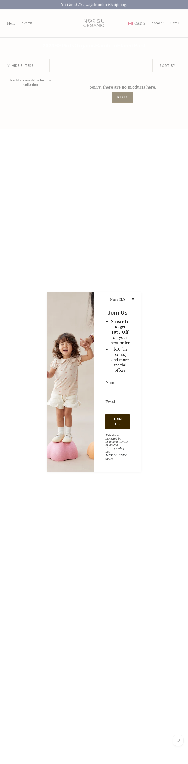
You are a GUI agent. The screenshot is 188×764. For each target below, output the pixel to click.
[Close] (133, 299)
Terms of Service (116, 455)
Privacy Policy (114, 448)
